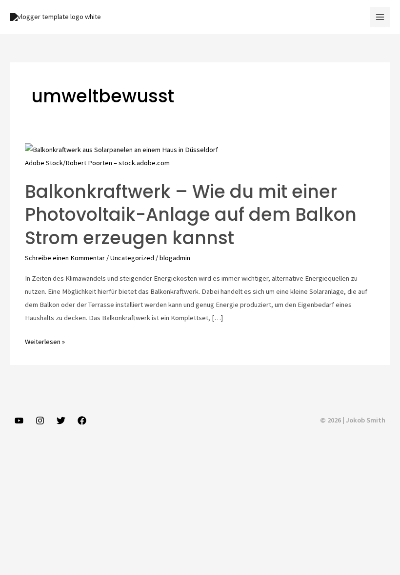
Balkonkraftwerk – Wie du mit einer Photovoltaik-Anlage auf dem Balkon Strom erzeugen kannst (191, 214)
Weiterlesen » (45, 342)
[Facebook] (82, 420)
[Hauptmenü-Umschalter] (380, 17)
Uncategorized (132, 257)
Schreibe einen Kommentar (65, 257)
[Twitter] (61, 420)
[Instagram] (40, 420)
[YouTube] (19, 420)
